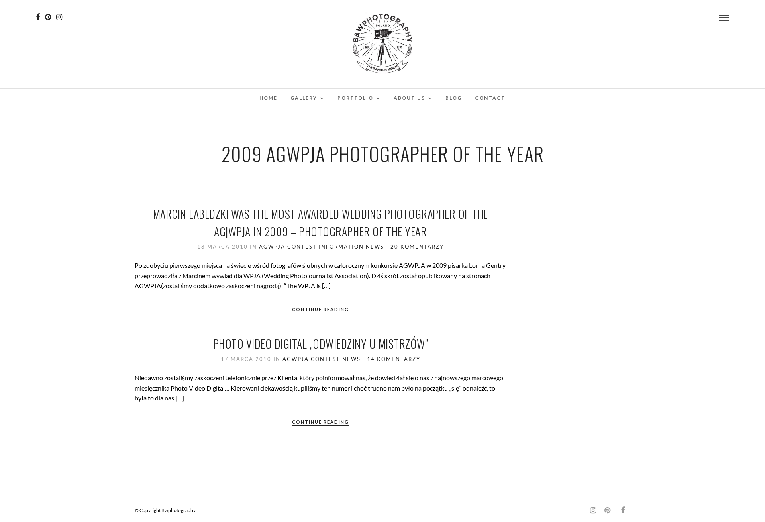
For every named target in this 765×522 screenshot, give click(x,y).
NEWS (375, 246)
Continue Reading (320, 309)
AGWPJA (272, 246)
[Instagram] (59, 17)
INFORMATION (341, 246)
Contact (490, 98)
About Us (409, 98)
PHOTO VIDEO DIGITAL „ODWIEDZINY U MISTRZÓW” (320, 344)
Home (268, 98)
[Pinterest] (48, 17)
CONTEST (302, 246)
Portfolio (355, 98)
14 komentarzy (393, 359)
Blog (453, 98)
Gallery (303, 98)
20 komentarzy (417, 246)
